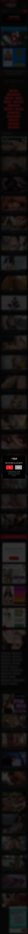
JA (9, 467)
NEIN (18, 467)
